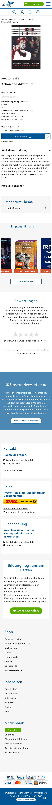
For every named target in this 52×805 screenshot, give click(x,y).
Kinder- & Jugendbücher (17, 643)
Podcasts (9, 702)
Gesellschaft (11, 689)
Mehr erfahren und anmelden (26, 420)
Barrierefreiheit (18, 796)
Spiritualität (11, 698)
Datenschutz (25, 793)
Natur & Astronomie (13, 208)
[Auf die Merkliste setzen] (47, 136)
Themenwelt (11, 657)
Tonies (8, 652)
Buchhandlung (12, 752)
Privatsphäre (40, 793)
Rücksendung (28, 512)
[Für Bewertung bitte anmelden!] (8, 97)
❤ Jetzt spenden (33, 4)
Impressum (11, 793)
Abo (7, 711)
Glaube (8, 661)
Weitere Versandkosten (15, 508)
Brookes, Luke (10, 78)
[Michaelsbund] (8, 4)
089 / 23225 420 (14, 545)
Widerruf (31, 796)
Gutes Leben (11, 693)
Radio (8, 707)
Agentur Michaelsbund (17, 748)
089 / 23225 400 (14, 463)
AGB (40, 796)
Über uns (9, 735)
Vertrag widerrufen (26, 799)
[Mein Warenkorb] (38, 12)
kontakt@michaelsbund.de (20, 460)
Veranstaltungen (13, 743)
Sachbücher (11, 648)
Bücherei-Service (13, 670)
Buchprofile (11, 666)
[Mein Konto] (22, 12)
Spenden (12, 730)
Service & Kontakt (12, 470)
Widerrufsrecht (11, 512)
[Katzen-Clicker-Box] (26, 254)
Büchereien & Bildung (16, 739)
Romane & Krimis (13, 639)
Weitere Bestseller (26, 281)
